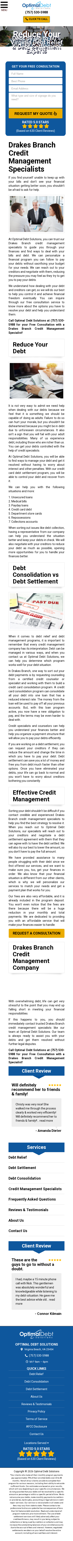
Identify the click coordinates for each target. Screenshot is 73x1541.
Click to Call (38, 19)
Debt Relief (18, 1157)
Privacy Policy (36, 1411)
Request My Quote (34, 113)
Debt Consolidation (25, 1178)
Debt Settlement (22, 1168)
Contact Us (18, 1231)
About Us (16, 1220)
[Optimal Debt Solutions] (36, 1334)
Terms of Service (36, 1419)
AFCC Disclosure (36, 1426)
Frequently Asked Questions (32, 1199)
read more (46, 1120)
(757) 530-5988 (36, 12)
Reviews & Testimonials (28, 1210)
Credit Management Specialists (35, 1189)
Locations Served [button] (35, 1443)
